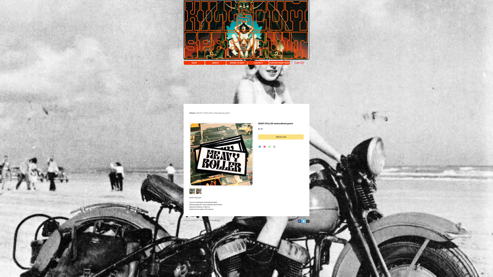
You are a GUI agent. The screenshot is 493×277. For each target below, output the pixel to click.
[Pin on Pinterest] (264, 146)
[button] (299, 62)
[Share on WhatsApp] (269, 146)
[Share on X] (274, 146)
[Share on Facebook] (259, 146)
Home (192, 113)
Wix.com (217, 220)
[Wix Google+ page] (308, 221)
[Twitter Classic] (303, 221)
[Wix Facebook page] (299, 221)
